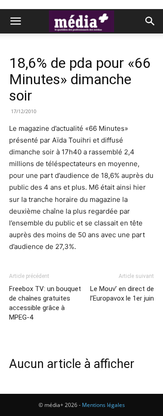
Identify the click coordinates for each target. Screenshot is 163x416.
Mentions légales (103, 405)
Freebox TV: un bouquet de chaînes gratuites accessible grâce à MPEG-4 (45, 303)
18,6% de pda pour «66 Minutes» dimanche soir (80, 79)
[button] (15, 21)
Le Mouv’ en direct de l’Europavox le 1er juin (122, 293)
